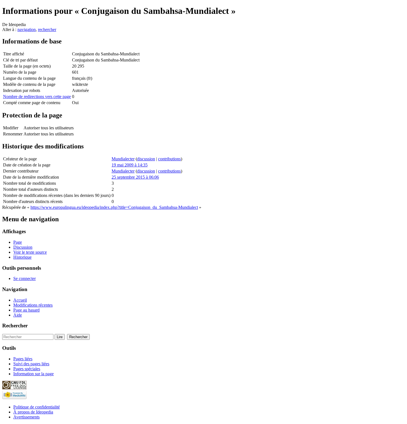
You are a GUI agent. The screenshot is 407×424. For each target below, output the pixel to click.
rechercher (47, 29)
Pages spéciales (26, 368)
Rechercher (15, 325)
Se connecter (24, 278)
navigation (26, 29)
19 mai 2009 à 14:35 (130, 165)
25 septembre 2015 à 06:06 (135, 177)
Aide (17, 315)
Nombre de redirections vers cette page (37, 96)
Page (17, 242)
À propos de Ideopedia (33, 412)
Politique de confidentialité (36, 407)
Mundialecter (123, 158)
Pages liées (22, 358)
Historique (22, 257)
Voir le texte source (30, 252)
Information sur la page (33, 373)
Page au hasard (26, 310)
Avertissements (26, 417)
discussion (146, 158)
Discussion (22, 247)
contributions (169, 158)
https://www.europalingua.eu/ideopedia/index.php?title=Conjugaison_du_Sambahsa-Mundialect (114, 207)
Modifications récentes (33, 305)
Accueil (20, 300)
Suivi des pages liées (31, 363)
